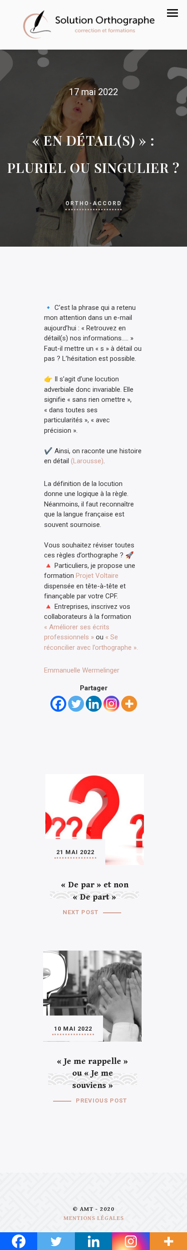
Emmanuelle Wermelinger (81, 670)
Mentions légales (94, 1218)
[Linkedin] (94, 704)
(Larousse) (87, 461)
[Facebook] (58, 704)
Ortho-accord (93, 203)
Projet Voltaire (97, 576)
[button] (172, 13)
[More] (129, 704)
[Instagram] (111, 704)
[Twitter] (76, 704)
